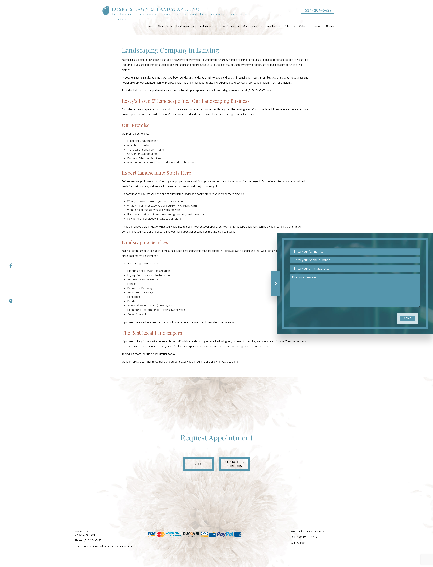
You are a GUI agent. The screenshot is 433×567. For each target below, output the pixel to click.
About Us (163, 26)
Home (150, 26)
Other (288, 26)
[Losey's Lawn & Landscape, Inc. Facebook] (11, 265)
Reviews (316, 26)
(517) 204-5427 (317, 10)
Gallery (303, 26)
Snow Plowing (250, 26)
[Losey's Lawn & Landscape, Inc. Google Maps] (11, 287)
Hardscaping (205, 26)
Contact (330, 26)
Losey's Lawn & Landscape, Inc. (156, 9)
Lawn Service (228, 26)
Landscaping (183, 26)
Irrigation (271, 26)
